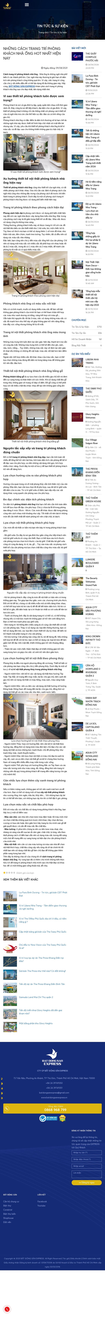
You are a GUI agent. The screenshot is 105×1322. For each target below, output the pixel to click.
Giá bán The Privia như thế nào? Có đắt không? (42, 971)
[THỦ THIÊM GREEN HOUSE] (77, 500)
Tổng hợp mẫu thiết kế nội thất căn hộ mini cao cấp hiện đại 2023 (93, 298)
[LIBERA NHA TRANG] (77, 362)
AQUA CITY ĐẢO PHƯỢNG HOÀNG (93, 610)
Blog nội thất (87, 345)
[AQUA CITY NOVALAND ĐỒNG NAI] (77, 755)
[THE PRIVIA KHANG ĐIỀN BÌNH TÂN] (77, 471)
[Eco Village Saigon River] (77, 442)
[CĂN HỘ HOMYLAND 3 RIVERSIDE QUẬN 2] (77, 668)
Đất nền (7, 1222)
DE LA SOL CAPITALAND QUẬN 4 (93, 727)
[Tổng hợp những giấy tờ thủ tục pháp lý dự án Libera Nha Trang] (77, 235)
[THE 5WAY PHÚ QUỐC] (77, 391)
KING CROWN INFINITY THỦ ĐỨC (93, 639)
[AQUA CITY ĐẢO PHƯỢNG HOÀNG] (77, 610)
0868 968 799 (55, 1110)
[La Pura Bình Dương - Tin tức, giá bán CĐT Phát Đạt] (77, 78)
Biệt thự (7, 1206)
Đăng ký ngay (87, 1183)
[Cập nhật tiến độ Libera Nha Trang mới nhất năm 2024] (77, 159)
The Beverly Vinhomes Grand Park (91, 581)
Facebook (42, 1202)
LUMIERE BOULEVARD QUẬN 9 (92, 563)
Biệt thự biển (9, 1214)
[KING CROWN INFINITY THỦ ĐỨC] (77, 639)
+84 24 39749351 (54, 1088)
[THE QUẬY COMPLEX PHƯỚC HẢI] (77, 56)
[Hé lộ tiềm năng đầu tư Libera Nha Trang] (77, 184)
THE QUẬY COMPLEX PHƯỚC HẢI (92, 57)
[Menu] (26, 4)
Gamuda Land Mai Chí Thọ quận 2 (36, 997)
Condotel (7, 1210)
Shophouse (8, 1218)
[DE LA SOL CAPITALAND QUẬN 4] (77, 726)
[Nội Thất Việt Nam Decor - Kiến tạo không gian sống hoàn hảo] (77, 265)
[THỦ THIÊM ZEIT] (77, 536)
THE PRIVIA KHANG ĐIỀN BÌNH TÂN (93, 472)
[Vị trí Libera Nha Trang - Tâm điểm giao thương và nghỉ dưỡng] (77, 104)
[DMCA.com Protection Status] (62, 1118)
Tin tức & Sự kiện (58, 32)
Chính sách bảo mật (91, 1259)
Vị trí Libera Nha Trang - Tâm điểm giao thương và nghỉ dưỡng (93, 108)
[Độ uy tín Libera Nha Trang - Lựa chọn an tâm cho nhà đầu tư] (77, 206)
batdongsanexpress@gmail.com (54, 1093)
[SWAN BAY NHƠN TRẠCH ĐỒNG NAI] (77, 700)
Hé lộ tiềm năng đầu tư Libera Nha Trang (93, 185)
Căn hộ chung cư (11, 1202)
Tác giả (66, 1259)
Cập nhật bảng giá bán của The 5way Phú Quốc (42, 932)
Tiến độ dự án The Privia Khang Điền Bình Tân (42, 984)
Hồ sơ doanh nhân (87, 339)
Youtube (41, 1206)
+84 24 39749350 (54, 1083)
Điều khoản (76, 1259)
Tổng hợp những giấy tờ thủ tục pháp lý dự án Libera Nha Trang (93, 240)
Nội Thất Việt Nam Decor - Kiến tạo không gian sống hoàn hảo (93, 269)
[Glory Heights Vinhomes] (77, 417)
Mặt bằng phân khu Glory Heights (36, 1023)
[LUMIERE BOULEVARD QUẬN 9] (77, 562)
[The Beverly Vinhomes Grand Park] (77, 581)
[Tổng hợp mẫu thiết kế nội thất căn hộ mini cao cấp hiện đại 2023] (77, 294)
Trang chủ (43, 32)
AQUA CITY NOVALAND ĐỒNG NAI (92, 756)
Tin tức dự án (87, 333)
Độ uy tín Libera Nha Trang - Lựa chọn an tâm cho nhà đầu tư (93, 211)
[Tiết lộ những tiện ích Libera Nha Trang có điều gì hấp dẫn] (77, 133)
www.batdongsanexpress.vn (54, 1098)
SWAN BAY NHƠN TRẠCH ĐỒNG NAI (93, 701)
